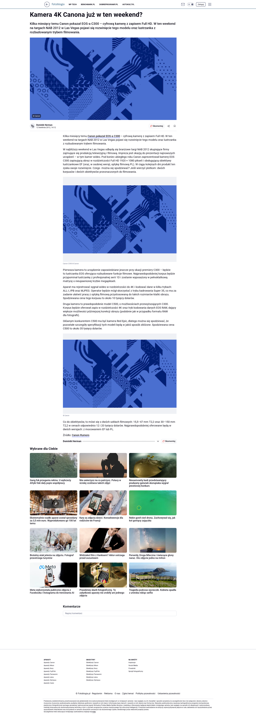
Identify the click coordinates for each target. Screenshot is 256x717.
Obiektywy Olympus (93, 680)
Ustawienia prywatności (168, 693)
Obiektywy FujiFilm (93, 671)
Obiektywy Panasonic (94, 674)
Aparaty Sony (48, 668)
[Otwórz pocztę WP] (183, 4)
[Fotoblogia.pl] (60, 4)
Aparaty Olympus (50, 680)
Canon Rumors (80, 435)
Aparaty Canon (49, 662)
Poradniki (132, 668)
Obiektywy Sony (91, 668)
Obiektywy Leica (92, 677)
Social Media (133, 665)
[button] (190, 4)
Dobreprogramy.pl (108, 4)
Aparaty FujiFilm (50, 671)
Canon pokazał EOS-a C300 (104, 136)
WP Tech (73, 4)
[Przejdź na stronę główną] (47, 6)
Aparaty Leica (49, 677)
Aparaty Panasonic (51, 674)
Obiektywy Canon (92, 662)
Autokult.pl (128, 4)
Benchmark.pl (88, 4)
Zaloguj (201, 4)
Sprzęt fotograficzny (136, 671)
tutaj (93, 712)
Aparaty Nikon (49, 665)
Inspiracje (132, 662)
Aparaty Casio (49, 683)
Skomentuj (158, 126)
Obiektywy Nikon (92, 665)
